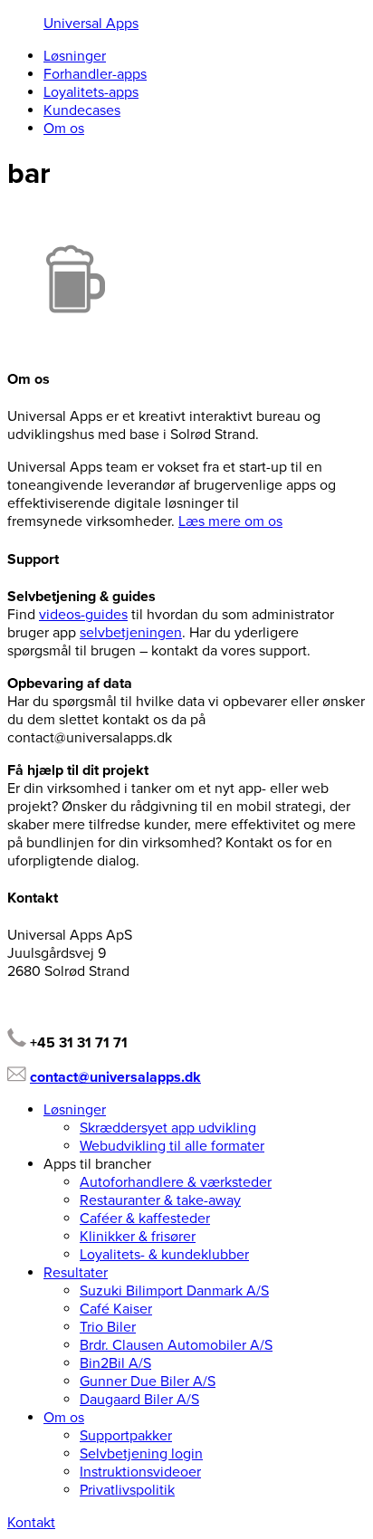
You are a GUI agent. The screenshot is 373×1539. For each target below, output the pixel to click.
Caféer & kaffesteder (145, 1218)
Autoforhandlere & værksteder (176, 1182)
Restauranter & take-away (160, 1200)
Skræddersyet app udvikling (168, 1128)
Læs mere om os (230, 521)
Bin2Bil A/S (115, 1363)
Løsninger (74, 56)
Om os (63, 128)
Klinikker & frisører (138, 1237)
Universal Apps (91, 23)
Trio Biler (108, 1327)
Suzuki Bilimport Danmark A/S (174, 1291)
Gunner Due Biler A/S (147, 1381)
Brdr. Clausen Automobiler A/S (176, 1345)
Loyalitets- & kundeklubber (164, 1255)
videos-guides (83, 615)
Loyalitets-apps (91, 92)
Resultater (75, 1273)
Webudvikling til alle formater (172, 1146)
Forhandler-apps (95, 74)
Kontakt (31, 1523)
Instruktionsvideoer (140, 1472)
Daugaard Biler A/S (139, 1400)
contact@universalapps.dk (115, 1077)
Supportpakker (126, 1436)
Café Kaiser (116, 1309)
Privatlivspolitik (127, 1490)
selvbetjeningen (131, 633)
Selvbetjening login (141, 1454)
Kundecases (81, 110)
